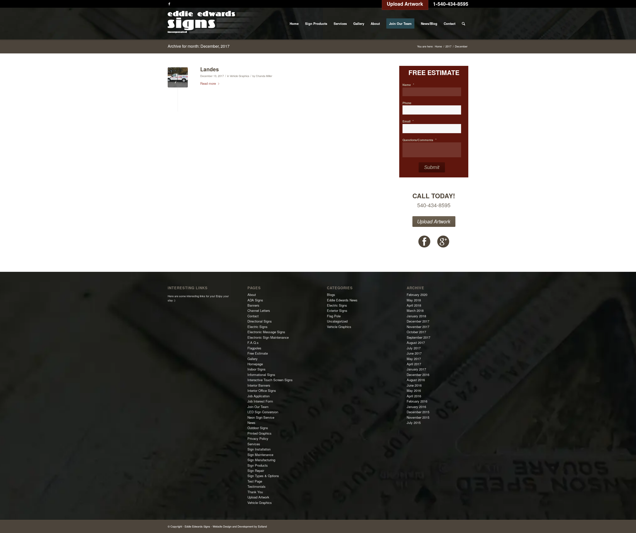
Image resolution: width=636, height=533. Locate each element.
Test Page (254, 481)
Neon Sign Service (260, 417)
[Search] (463, 24)
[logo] (214, 23)
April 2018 (414, 305)
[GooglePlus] (443, 241)
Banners (253, 305)
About (251, 294)
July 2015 (414, 422)
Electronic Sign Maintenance (268, 337)
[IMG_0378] (178, 77)
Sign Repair (255, 470)
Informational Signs (261, 374)
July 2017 (414, 348)
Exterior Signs (337, 310)
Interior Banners (258, 385)
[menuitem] (294, 24)
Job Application (258, 396)
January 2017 (416, 369)
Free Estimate (257, 353)
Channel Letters (258, 310)
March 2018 (415, 310)
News (251, 422)
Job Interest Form (260, 401)
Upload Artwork (433, 221)
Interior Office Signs (261, 390)
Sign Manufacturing (261, 459)
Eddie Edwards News (342, 300)
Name (408, 85)
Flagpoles (254, 348)
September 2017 (418, 337)
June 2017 (414, 353)
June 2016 (414, 385)
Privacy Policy (257, 438)
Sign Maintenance (260, 454)
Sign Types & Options (263, 475)
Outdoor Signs (257, 427)
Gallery (252, 358)
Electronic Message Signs (266, 331)
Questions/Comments (419, 140)
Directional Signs (259, 321)
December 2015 (418, 412)
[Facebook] (424, 241)
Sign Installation (259, 449)
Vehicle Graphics (239, 76)
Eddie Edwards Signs (197, 526)
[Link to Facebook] (169, 3)
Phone (406, 103)
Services (253, 444)
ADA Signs (255, 300)
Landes (209, 69)
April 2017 (414, 364)
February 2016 (417, 401)
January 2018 (416, 316)
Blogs (331, 294)
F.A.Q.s (253, 342)
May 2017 (414, 358)
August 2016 (416, 379)
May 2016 (414, 390)
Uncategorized (337, 321)
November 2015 (418, 417)
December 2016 (418, 374)
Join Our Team (258, 406)
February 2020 (417, 294)
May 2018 (414, 300)
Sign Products (257, 465)
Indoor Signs (256, 369)
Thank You (255, 492)
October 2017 (416, 331)
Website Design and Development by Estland (240, 526)
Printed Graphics (259, 433)
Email (408, 121)
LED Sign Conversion (262, 412)
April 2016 (414, 396)
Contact (253, 316)
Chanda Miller (264, 76)
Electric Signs (257, 326)
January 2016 (416, 406)
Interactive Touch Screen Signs (270, 379)
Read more (208, 83)
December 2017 (418, 321)
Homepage (255, 364)
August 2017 (416, 342)
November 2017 (418, 326)
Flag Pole (334, 316)
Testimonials (256, 486)
